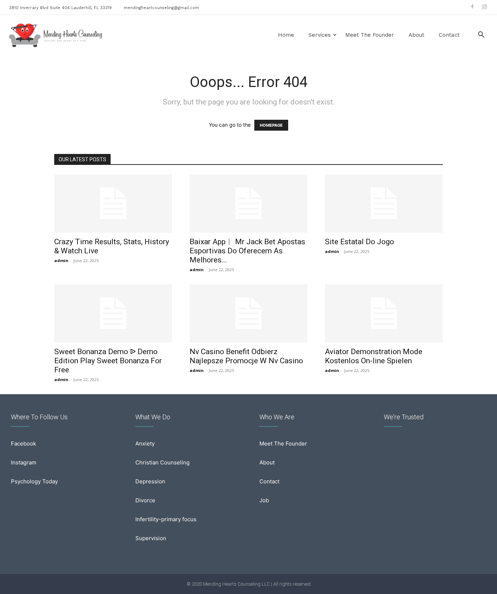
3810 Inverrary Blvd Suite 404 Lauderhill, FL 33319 (60, 7)
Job (264, 500)
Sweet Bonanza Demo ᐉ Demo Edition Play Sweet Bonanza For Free (108, 360)
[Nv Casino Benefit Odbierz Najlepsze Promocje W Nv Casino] (248, 313)
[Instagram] (484, 6)
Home (286, 35)
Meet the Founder (369, 35)
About (416, 35)
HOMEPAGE (271, 125)
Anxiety (145, 443)
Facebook (23, 443)
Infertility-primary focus (165, 519)
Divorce (145, 500)
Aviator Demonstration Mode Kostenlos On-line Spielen (373, 356)
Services (320, 35)
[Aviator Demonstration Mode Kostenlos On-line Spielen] (384, 313)
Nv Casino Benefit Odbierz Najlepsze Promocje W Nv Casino (246, 356)
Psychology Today (34, 481)
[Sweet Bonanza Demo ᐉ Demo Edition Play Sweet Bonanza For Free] (113, 313)
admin (61, 260)
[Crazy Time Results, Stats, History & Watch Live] (113, 203)
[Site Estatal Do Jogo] (384, 203)
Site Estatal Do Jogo (359, 241)
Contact (449, 35)
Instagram (23, 462)
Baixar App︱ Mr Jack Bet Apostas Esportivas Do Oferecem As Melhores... (247, 250)
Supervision (150, 538)
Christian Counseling (162, 462)
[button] (481, 35)
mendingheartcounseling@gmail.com (161, 7)
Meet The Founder (283, 443)
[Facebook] (472, 6)
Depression (150, 481)
